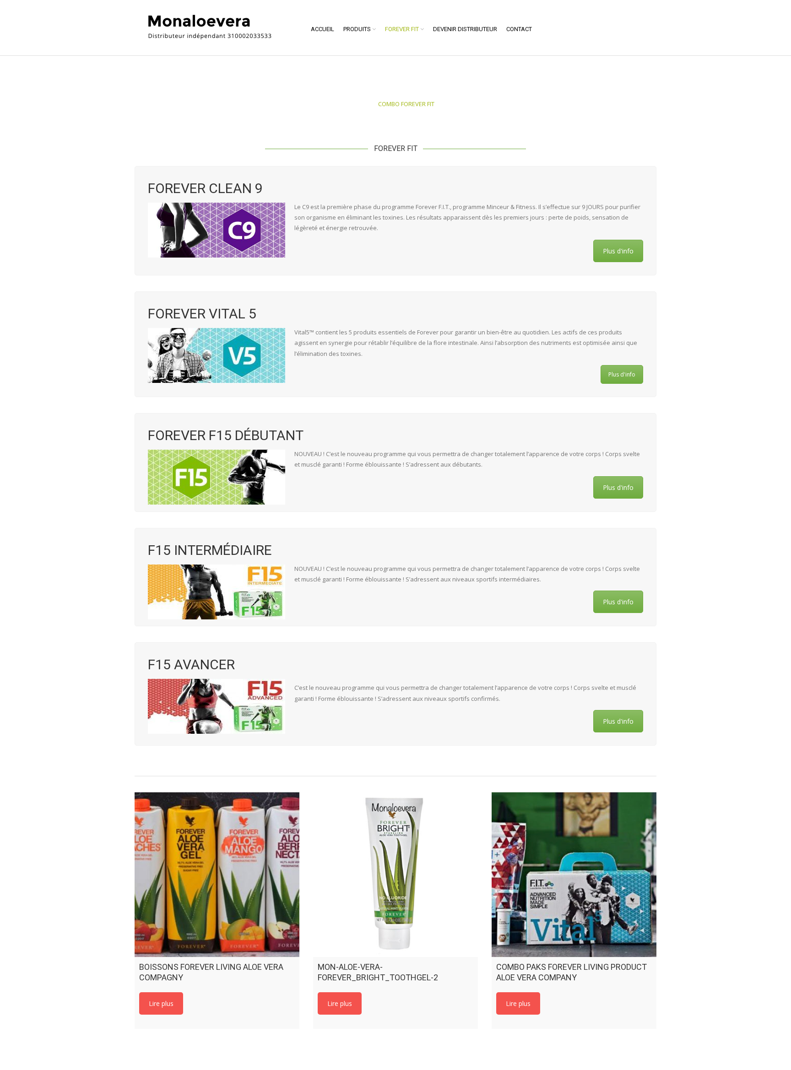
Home (365, 104)
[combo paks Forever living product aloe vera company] (574, 874)
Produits (357, 29)
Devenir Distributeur (465, 29)
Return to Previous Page (620, 93)
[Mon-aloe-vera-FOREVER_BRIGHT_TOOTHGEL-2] (395, 874)
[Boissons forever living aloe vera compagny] (217, 874)
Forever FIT (402, 29)
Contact (519, 29)
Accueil (322, 29)
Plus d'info (618, 251)
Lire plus (161, 1003)
